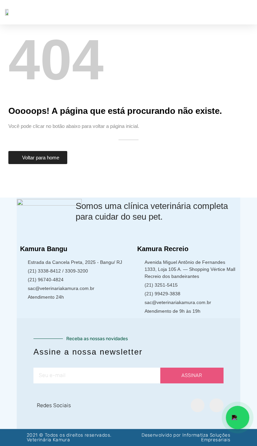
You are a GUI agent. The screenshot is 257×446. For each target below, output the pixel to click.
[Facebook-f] (198, 405)
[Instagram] (216, 405)
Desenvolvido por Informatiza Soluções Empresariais (186, 437)
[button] (247, 12)
